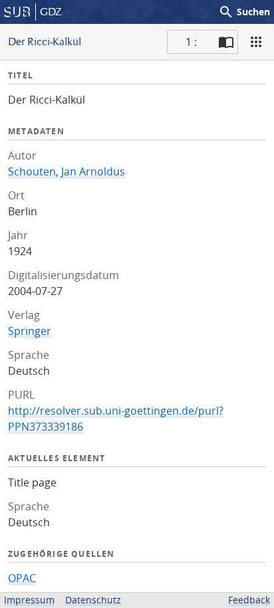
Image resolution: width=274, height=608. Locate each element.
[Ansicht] (256, 42)
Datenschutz (93, 599)
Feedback (249, 599)
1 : (191, 42)
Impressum (29, 599)
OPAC (22, 578)
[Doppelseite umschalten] (226, 42)
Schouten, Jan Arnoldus (66, 171)
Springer (29, 331)
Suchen (244, 12)
